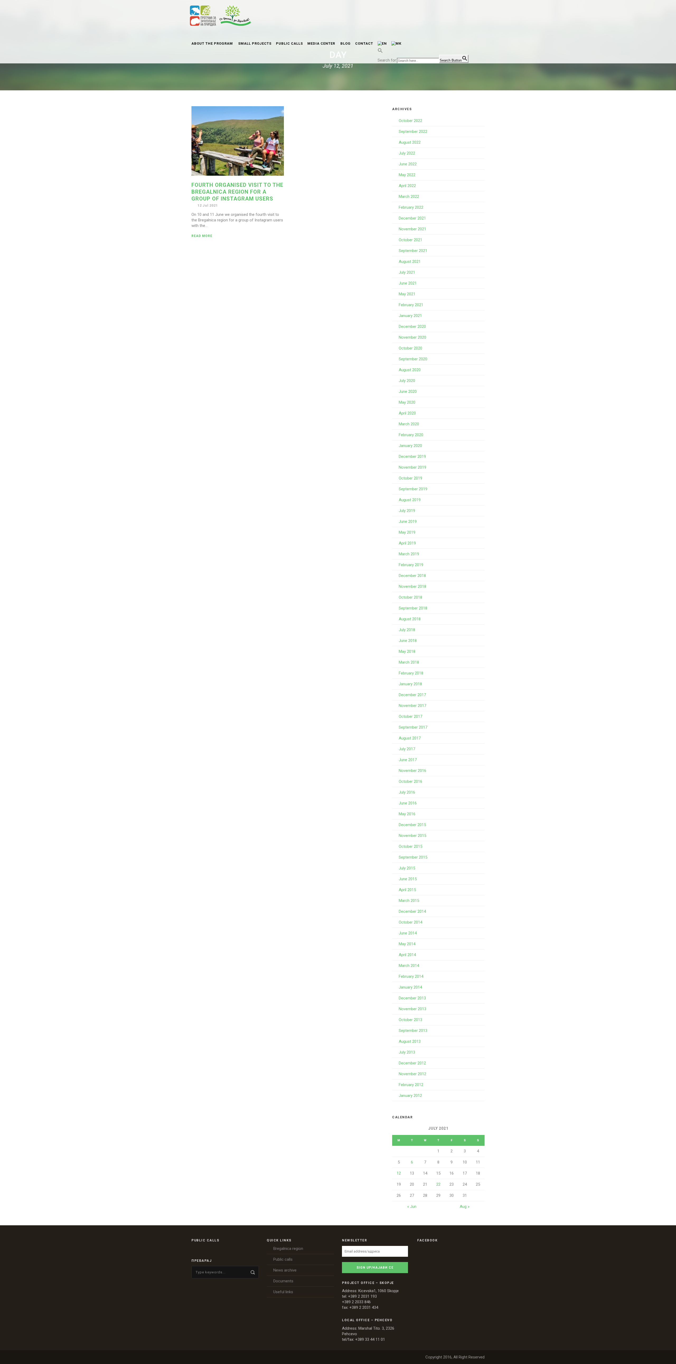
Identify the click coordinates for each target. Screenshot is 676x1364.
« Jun (411, 1206)
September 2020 (413, 359)
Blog (345, 43)
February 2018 (411, 673)
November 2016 (412, 770)
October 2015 (410, 846)
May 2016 (407, 814)
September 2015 (413, 857)
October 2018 (410, 597)
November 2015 (412, 835)
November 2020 (412, 337)
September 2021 (413, 250)
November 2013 (412, 1009)
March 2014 (409, 965)
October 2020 (410, 348)
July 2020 (407, 380)
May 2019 (407, 532)
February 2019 (411, 564)
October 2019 (410, 478)
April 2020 (407, 413)
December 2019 (412, 456)
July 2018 (407, 629)
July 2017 (407, 749)
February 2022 (411, 207)
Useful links (283, 1291)
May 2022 (407, 175)
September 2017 (413, 727)
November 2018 (412, 586)
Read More (201, 236)
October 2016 (410, 781)
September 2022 (413, 131)
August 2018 (410, 619)
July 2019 (407, 510)
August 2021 (410, 261)
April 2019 (407, 543)
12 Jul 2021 (208, 205)
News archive (285, 1270)
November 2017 (412, 705)
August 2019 (410, 499)
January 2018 (410, 684)
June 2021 (408, 283)
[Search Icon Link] (380, 53)
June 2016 (408, 803)
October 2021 (410, 240)
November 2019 (412, 467)
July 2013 (407, 1052)
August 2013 (410, 1041)
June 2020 (408, 391)
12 (399, 1173)
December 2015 (412, 824)
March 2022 (409, 196)
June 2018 (408, 640)
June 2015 (408, 879)
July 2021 (407, 272)
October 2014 (410, 922)
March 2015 (409, 900)
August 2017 (410, 738)
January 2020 (410, 445)
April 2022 (407, 185)
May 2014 (407, 944)
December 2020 (412, 326)
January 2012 (410, 1095)
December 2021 (412, 218)
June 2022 (408, 164)
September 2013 (413, 1030)
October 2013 (410, 1019)
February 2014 (411, 976)
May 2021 (407, 294)
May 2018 (407, 651)
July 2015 (407, 868)
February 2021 (411, 304)
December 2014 (412, 911)
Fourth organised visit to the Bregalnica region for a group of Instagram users (237, 192)
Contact (364, 43)
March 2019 (409, 554)
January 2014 (410, 987)
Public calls (289, 43)
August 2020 (410, 369)
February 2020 (411, 434)
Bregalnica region (288, 1248)
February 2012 (411, 1084)
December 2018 (412, 575)
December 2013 (412, 998)
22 (438, 1184)
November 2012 (412, 1074)
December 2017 (412, 694)
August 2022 (410, 142)
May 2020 (407, 402)
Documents (283, 1281)
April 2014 (407, 954)
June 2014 (408, 933)
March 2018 (409, 662)
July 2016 (407, 792)
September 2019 (413, 489)
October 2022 (410, 120)
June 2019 (408, 521)
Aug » (465, 1206)
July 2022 (407, 153)
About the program (212, 43)
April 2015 (407, 889)
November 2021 (412, 229)
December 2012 (412, 1063)
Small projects (254, 43)
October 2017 (410, 716)
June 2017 (408, 759)
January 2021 (410, 315)
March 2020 (409, 424)
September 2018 (413, 608)
